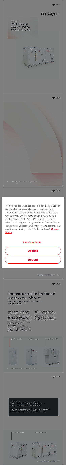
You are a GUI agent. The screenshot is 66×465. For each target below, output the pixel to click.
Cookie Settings (32, 242)
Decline (33, 250)
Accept (33, 259)
